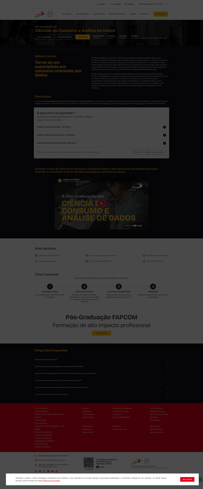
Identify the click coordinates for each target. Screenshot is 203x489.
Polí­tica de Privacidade (51, 481)
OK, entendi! (187, 479)
